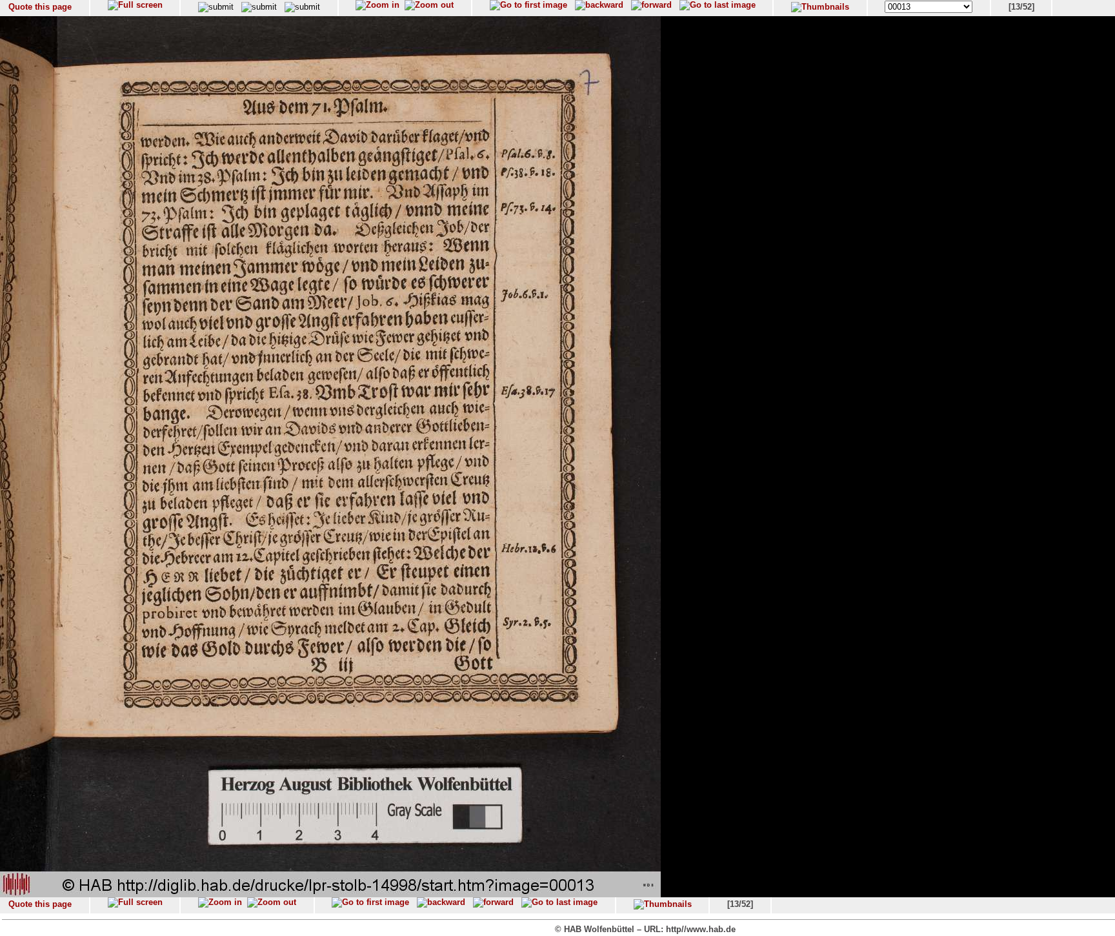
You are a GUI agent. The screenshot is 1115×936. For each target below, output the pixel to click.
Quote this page (40, 7)
